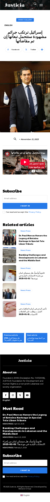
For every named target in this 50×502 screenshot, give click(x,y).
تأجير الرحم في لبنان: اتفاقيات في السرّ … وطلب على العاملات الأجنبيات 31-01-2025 (33, 311)
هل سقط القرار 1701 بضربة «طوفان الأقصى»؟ (13, 339)
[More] (42, 49)
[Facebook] (6, 395)
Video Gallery (25, 20)
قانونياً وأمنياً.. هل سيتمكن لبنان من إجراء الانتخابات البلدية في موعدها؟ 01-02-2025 (32, 275)
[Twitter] (20, 395)
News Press (26, 231)
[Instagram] (13, 395)
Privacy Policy (35, 212)
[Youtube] (27, 395)
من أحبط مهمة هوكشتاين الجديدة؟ (36, 339)
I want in (25, 206)
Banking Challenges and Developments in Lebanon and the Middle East (33, 257)
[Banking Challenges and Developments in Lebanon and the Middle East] (9, 255)
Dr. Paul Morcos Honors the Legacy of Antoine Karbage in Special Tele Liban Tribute (33, 239)
